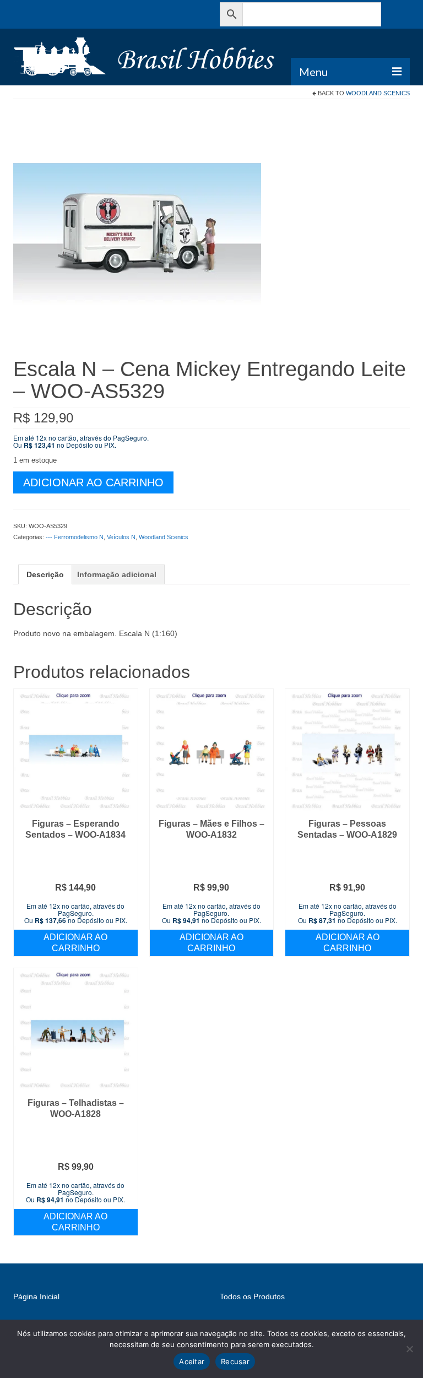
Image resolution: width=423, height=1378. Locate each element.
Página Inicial (36, 1296)
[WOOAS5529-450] (137, 233)
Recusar (235, 1361)
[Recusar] (409, 1348)
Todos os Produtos (252, 1296)
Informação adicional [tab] (116, 574)
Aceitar (191, 1361)
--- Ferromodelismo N (75, 537)
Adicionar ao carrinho (93, 482)
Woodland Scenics (378, 93)
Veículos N (121, 537)
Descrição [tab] (45, 574)
